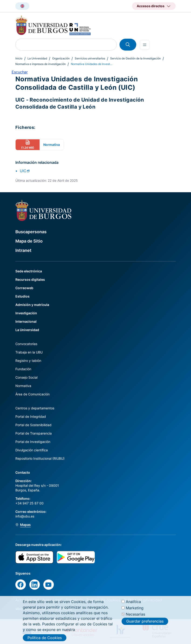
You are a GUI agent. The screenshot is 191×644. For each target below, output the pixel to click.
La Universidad (37, 58)
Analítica (133, 601)
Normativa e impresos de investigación (40, 64)
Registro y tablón (28, 361)
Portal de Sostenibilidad (33, 425)
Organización (61, 58)
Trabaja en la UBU (29, 352)
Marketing (134, 608)
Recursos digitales (30, 279)
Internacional (26, 321)
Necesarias (135, 614)
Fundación (23, 369)
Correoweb (24, 288)
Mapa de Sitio (29, 241)
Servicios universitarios (90, 58)
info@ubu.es (24, 516)
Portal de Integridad (30, 416)
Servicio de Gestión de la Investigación (135, 58)
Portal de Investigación (32, 442)
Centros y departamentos (34, 408)
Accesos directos (150, 6)
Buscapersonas (31, 231)
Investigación (26, 313)
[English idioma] (22, 6)
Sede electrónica (28, 271)
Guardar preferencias (145, 621)
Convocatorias (26, 344)
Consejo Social (26, 377)
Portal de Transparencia (33, 433)
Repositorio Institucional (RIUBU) (40, 458)
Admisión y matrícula (32, 305)
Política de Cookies (44, 637)
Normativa (23, 386)
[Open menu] (144, 44)
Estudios (22, 296)
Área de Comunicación (32, 394)
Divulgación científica (31, 450)
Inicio (18, 58)
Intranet (23, 250)
